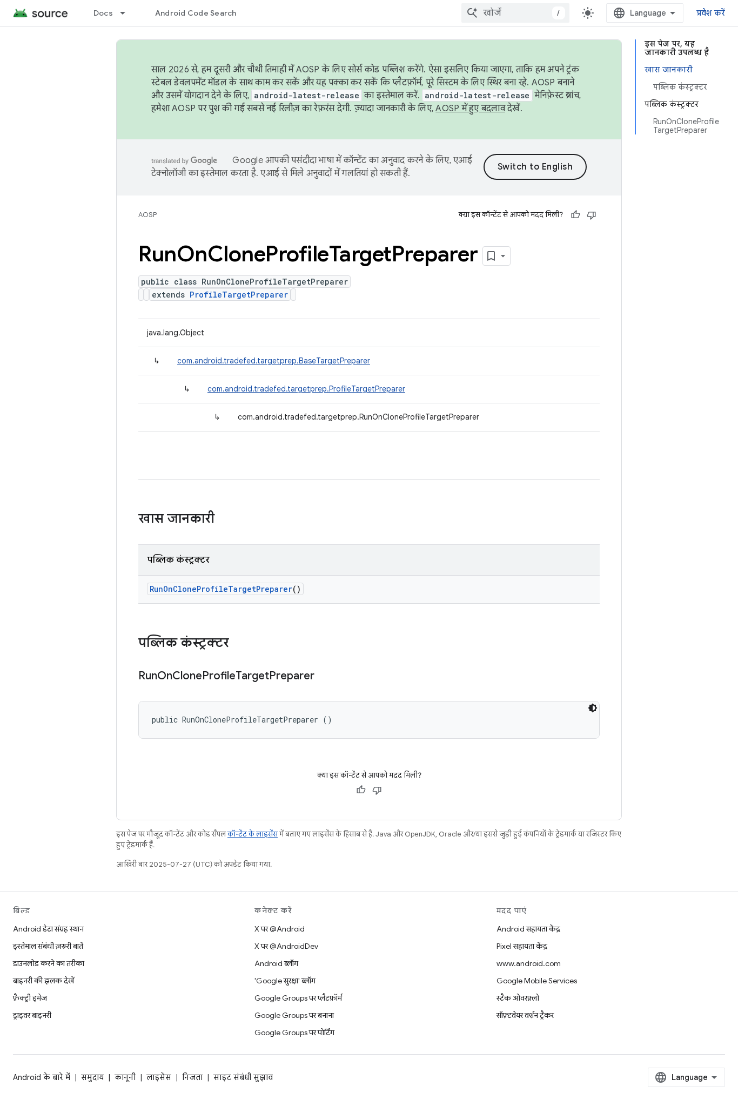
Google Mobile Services (537, 981)
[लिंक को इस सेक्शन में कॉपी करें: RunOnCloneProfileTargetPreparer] (325, 676)
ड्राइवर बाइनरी (32, 1015)
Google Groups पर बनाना (294, 1015)
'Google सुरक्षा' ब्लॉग (285, 981)
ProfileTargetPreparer (239, 294)
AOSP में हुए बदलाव (470, 108)
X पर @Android (279, 929)
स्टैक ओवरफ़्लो (518, 998)
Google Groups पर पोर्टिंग (294, 1032)
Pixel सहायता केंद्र (522, 946)
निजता (192, 1077)
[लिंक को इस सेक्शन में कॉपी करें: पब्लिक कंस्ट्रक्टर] (240, 643)
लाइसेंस (158, 1077)
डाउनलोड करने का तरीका (48, 963)
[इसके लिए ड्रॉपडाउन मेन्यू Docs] (127, 13)
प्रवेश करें (711, 13)
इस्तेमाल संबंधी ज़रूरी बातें (48, 946)
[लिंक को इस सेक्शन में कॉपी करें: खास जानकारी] (225, 519)
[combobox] (515, 13)
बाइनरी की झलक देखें (43, 981)
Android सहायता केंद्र (528, 929)
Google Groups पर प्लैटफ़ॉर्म (298, 998)
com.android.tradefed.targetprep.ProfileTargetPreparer (306, 389)
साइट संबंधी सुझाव (243, 1077)
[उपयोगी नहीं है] (591, 215)
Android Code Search (196, 13)
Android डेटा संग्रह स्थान (48, 929)
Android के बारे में (41, 1077)
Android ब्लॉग (276, 963)
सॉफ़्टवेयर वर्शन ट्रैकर (525, 1015)
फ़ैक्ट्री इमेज (30, 998)
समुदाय (92, 1077)
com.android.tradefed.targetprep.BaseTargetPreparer (273, 361)
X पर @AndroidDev (286, 946)
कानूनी (125, 1077)
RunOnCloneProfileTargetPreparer (221, 589)
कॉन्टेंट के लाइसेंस (252, 834)
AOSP (147, 214)
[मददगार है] (575, 215)
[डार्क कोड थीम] (592, 707)
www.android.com (529, 963)
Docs (103, 13)
